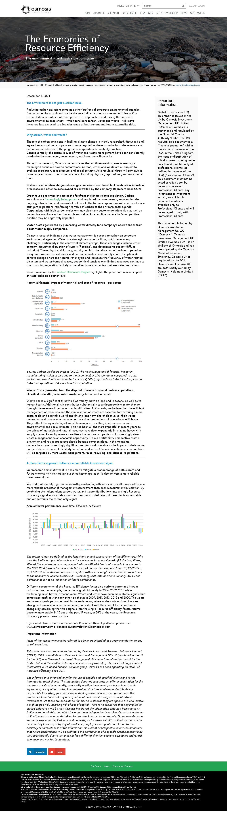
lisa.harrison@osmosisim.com (187, 85)
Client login (197, 5)
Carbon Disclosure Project (73, 272)
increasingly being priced (61, 199)
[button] (128, 6)
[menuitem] (97, 766)
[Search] (183, 5)
